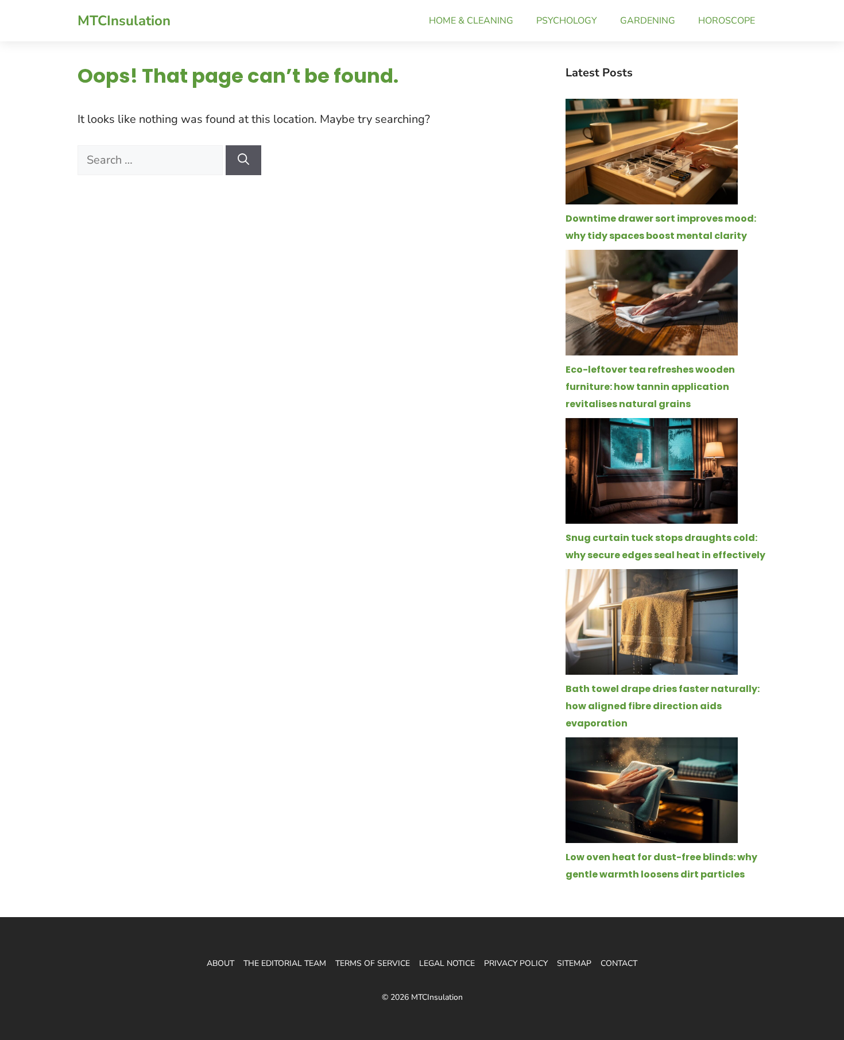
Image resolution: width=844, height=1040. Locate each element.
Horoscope (726, 20)
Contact (619, 963)
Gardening (647, 20)
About (220, 963)
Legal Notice (447, 963)
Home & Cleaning (471, 20)
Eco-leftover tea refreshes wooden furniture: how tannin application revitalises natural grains (650, 387)
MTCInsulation (124, 20)
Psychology (566, 20)
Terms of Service (372, 963)
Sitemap (574, 963)
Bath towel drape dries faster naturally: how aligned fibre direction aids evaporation (663, 706)
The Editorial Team (284, 963)
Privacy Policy (516, 963)
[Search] (243, 160)
